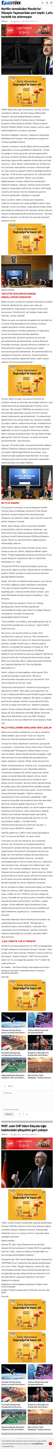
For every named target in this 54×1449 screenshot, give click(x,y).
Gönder (9, 1114)
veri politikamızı (37, 1444)
